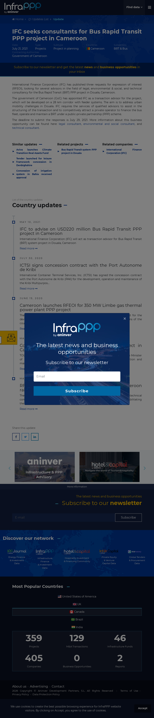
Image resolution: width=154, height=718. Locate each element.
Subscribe (77, 391)
